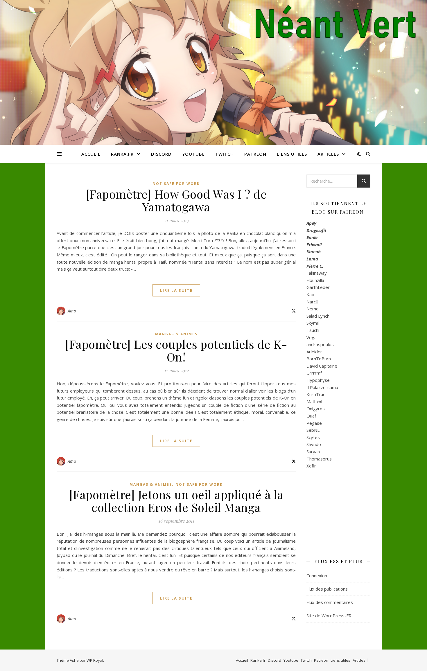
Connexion (316, 575)
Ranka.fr (122, 154)
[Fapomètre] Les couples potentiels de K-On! (176, 350)
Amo (72, 311)
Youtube (193, 154)
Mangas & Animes (176, 334)
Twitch (224, 154)
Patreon (255, 154)
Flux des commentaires (329, 602)
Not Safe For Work (176, 183)
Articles (328, 154)
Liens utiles (292, 154)
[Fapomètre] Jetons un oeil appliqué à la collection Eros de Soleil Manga (176, 501)
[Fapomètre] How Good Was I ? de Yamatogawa (176, 200)
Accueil (91, 154)
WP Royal (95, 660)
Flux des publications (327, 589)
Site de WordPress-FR (328, 615)
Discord (161, 154)
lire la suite (176, 290)
